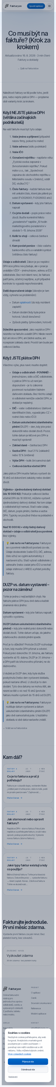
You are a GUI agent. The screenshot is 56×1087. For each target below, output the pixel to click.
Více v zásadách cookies (19, 1054)
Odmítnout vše (28, 1069)
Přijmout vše (28, 1061)
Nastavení (13, 1076)
